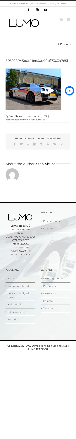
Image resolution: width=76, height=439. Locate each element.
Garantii (48, 228)
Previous (65, 44)
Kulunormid (15, 304)
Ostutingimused (53, 278)
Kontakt (12, 319)
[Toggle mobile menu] (68, 20)
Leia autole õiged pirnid (18, 295)
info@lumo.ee (58, 3)
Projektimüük (51, 221)
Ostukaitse (49, 293)
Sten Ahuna (15, 116)
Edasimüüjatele (17, 311)
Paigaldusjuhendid (19, 286)
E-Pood (12, 278)
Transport (48, 308)
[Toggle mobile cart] (61, 20)
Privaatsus (49, 286)
